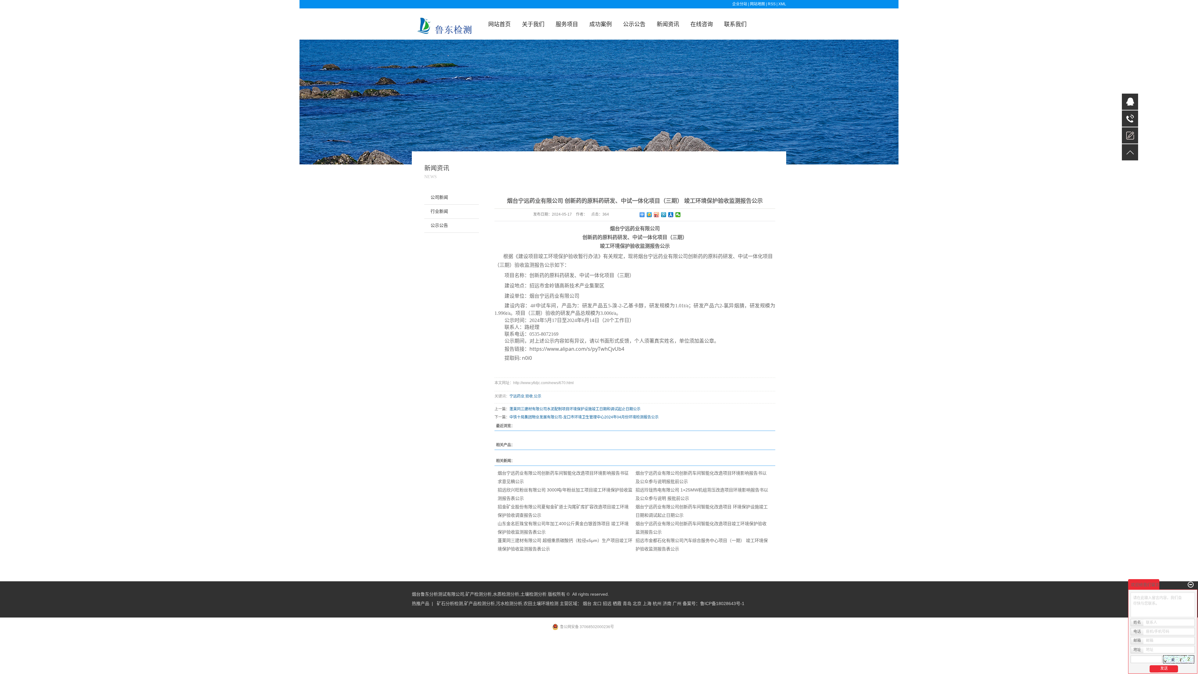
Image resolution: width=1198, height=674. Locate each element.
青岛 (627, 603)
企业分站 (739, 4)
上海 (647, 603)
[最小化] (1191, 585)
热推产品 (420, 603)
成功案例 (600, 24)
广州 (677, 603)
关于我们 (533, 24)
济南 (667, 603)
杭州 (657, 603)
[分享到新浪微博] (656, 214)
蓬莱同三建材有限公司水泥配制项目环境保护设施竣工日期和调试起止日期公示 (574, 409)
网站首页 (499, 24)
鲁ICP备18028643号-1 (722, 603)
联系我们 (735, 24)
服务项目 (567, 24)
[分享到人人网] (671, 214)
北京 (637, 603)
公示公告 (634, 24)
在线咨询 (701, 24)
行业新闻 (439, 211)
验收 (529, 396)
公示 (537, 396)
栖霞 (617, 603)
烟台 (587, 603)
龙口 (597, 603)
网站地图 (758, 4)
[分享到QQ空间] (649, 214)
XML (782, 4)
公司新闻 (439, 197)
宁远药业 (516, 396)
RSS (772, 4)
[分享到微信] (678, 214)
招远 (607, 603)
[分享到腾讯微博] (663, 214)
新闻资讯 (668, 24)
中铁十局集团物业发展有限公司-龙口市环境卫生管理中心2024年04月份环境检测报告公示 (584, 417)
